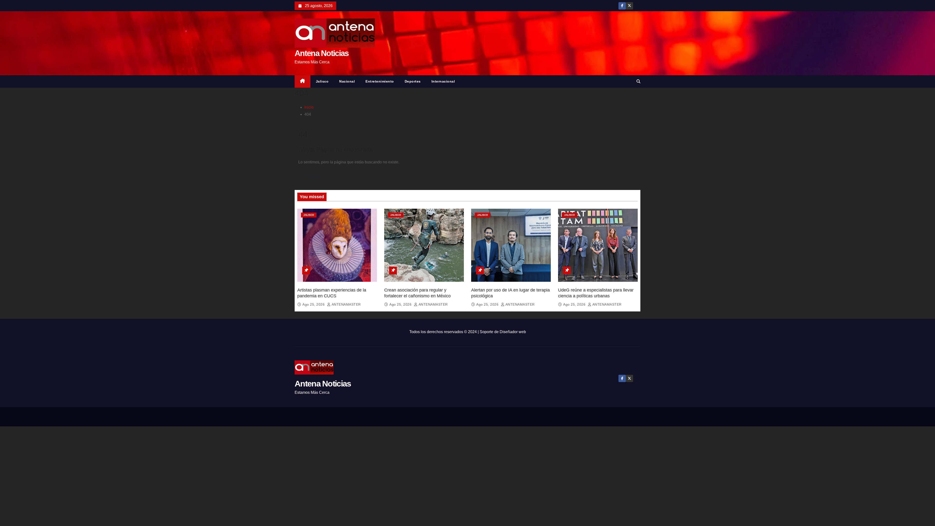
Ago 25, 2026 (314, 304)
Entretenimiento (379, 81)
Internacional (443, 81)
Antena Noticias (322, 53)
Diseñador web (513, 332)
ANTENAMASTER (346, 304)
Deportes (413, 81)
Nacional (347, 81)
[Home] (302, 81)
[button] (638, 81)
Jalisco (322, 81)
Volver (313, 176)
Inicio (309, 107)
